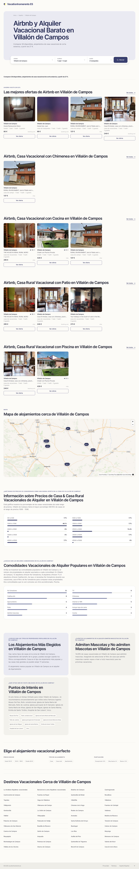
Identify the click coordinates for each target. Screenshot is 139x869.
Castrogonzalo (109, 790)
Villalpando (7, 805)
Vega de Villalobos (43, 800)
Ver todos (130, 92)
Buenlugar (74, 826)
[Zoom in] (132, 421)
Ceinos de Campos (111, 826)
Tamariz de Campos (111, 821)
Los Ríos (74, 831)
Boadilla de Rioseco (43, 826)
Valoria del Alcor (110, 841)
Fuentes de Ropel (43, 795)
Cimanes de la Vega (77, 805)
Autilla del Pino (76, 836)
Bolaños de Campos (77, 790)
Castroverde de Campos (12, 795)
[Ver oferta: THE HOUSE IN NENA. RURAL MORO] (19, 235)
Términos (114, 866)
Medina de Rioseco (111, 815)
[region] (69, 448)
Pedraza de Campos (44, 841)
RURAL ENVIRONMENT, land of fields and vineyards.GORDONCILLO (93, 126)
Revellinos (108, 795)
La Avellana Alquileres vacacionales (15, 790)
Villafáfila (74, 800)
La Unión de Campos (44, 810)
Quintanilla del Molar (78, 795)
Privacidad (106, 866)
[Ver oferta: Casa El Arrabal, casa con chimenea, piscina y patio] (119, 109)
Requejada (7, 836)
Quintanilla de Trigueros (79, 841)
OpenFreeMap (103, 474)
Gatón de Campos (43, 831)
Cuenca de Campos (10, 831)
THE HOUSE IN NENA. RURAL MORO (16, 252)
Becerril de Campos (77, 847)
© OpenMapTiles (112, 474)
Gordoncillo (7, 810)
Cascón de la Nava (111, 847)
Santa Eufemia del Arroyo (79, 821)
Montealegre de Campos (12, 841)
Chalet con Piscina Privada (46, 252)
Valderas (108, 810)
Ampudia (40, 836)
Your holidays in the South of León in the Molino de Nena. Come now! (93, 316)
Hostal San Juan (42, 126)
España (21, 15)
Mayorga (108, 831)
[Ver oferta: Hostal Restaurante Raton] (19, 109)
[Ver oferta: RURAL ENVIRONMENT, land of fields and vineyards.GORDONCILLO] (86, 109)
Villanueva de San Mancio (12, 826)
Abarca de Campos (43, 847)
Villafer (6, 815)
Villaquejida (41, 815)
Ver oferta (19, 136)
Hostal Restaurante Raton (12, 126)
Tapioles (6, 800)
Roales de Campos (77, 810)
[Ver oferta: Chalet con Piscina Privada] (53, 235)
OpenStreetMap (127, 474)
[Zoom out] (132, 424)
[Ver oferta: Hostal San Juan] (53, 109)
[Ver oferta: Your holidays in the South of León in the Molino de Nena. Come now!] (86, 299)
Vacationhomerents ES (20, 4)
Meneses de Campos (112, 836)
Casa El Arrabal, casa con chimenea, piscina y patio (121, 126)
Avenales (74, 815)
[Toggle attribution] (133, 474)
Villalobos (108, 800)
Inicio (14, 15)
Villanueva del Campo (44, 805)
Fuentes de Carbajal (111, 805)
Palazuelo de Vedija (43, 821)
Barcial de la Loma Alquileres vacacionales (51, 790)
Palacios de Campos (10, 821)
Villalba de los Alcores (11, 847)
